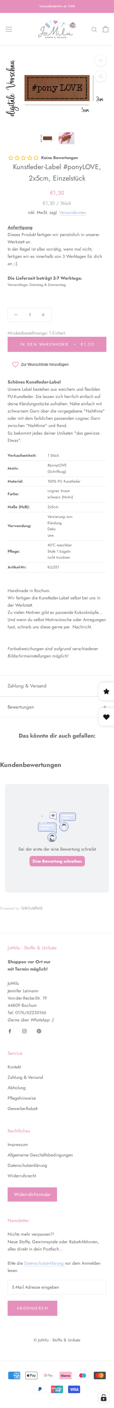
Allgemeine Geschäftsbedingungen (40, 1155)
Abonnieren (32, 1308)
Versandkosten (72, 212)
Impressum (18, 1144)
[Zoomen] (100, 60)
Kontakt (14, 1067)
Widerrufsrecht (22, 1176)
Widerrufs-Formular (32, 1194)
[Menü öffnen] (9, 29)
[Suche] (94, 29)
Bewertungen (21, 707)
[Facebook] (10, 1030)
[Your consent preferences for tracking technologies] (103, 1397)
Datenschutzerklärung (27, 1165)
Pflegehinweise (22, 1098)
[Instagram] (24, 1030)
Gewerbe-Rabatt (22, 1108)
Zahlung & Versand (27, 685)
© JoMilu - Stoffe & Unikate (57, 1340)
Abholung (17, 1087)
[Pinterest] (39, 1030)
